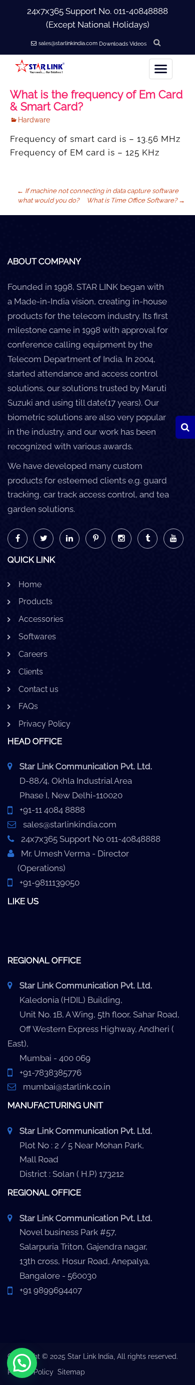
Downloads (113, 44)
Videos (138, 44)
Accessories (41, 619)
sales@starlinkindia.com (68, 43)
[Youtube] (174, 539)
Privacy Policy (44, 724)
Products (35, 601)
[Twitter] (44, 539)
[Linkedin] (70, 539)
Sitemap (71, 1372)
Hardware (34, 120)
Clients (30, 671)
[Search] (185, 427)
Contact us (38, 689)
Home (30, 584)
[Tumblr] (148, 539)
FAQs (28, 706)
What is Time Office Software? (135, 200)
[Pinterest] (96, 539)
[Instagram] (122, 539)
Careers (33, 654)
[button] (22, 1363)
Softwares (37, 636)
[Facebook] (18, 539)
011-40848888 (141, 11)
